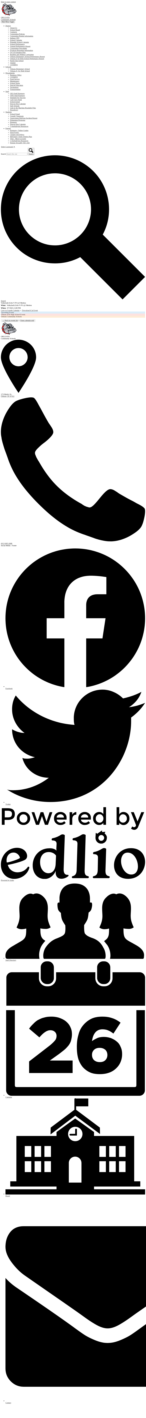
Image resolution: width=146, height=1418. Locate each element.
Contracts (13, 32)
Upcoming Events (7, 312)
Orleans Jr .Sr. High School (20, 71)
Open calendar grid (27, 320)
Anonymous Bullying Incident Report (23, 118)
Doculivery (14, 110)
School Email (15, 102)
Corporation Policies (17, 34)
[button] (8, 26)
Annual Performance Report (20, 46)
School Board (15, 30)
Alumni (13, 63)
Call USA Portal (16, 100)
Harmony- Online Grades (19, 130)
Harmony (13, 122)
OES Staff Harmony (17, 94)
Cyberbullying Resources (19, 126)
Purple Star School (16, 61)
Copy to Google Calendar (10, 310)
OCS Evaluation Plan (18, 52)
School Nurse (15, 83)
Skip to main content (8, 2)
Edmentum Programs (17, 120)
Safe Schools (14, 106)
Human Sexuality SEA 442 (20, 143)
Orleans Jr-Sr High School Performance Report (27, 59)
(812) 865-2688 (6, 543)
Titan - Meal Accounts (18, 139)
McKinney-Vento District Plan (21, 137)
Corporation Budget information (21, 36)
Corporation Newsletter (18, 48)
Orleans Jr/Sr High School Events (13, 315)
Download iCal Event (30, 310)
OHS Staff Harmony (17, 96)
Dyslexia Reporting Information (21, 50)
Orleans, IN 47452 (7, 395)
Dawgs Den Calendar (18, 104)
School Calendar (16, 40)
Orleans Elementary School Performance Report (27, 57)
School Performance (17, 44)
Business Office (15, 75)
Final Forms (14, 133)
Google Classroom (16, 116)
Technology (14, 87)
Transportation (15, 89)
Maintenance (14, 81)
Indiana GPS (14, 38)
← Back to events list (10, 320)
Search (3, 154)
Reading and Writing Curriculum (22, 55)
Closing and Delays (17, 135)
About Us (13, 28)
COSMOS (14, 65)
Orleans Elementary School (20, 69)
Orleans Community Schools (11, 317)
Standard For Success (18, 98)
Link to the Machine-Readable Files (23, 108)
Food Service (15, 79)
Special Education (16, 85)
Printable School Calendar (19, 42)
